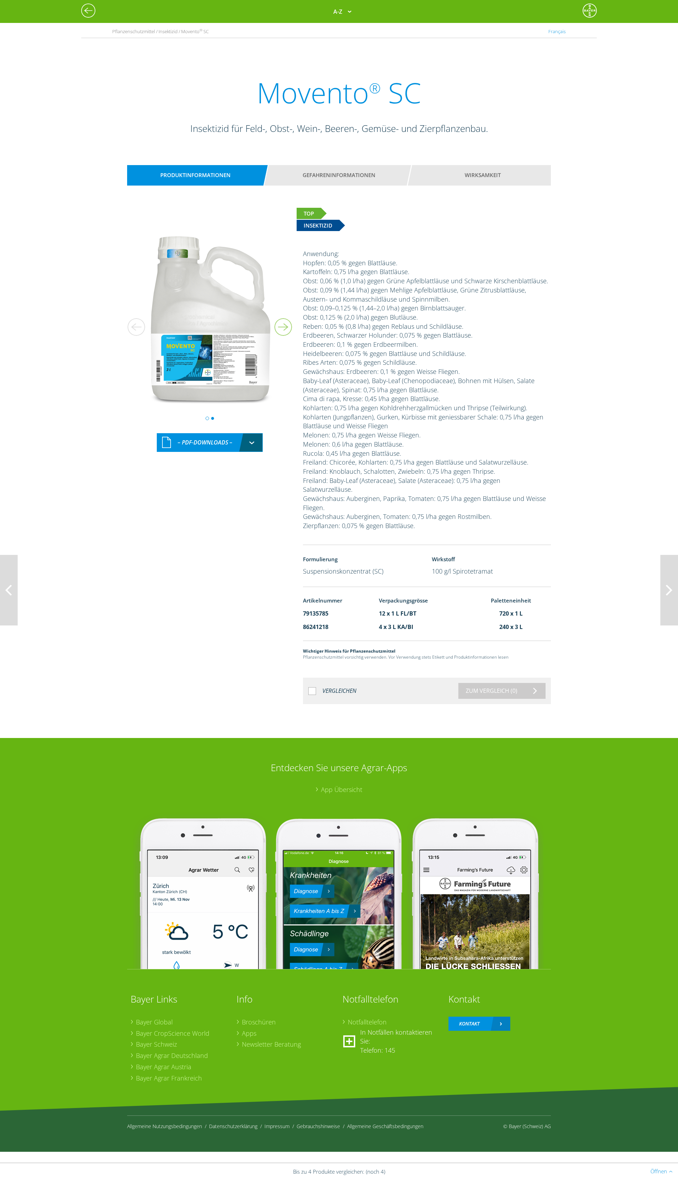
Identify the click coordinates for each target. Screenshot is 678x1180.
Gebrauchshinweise (318, 1126)
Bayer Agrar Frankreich (169, 1078)
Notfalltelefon (367, 1022)
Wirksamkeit (483, 174)
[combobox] (210, 442)
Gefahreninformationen (339, 174)
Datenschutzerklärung (233, 1126)
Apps (249, 1033)
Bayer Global (154, 1022)
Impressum (277, 1126)
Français (557, 31)
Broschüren (259, 1022)
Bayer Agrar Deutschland (172, 1055)
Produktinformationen (195, 174)
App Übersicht (341, 789)
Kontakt (469, 1023)
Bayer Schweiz (156, 1044)
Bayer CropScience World (172, 1033)
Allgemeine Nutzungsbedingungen (164, 1126)
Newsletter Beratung (271, 1044)
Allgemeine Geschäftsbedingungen (385, 1126)
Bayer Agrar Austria (163, 1067)
